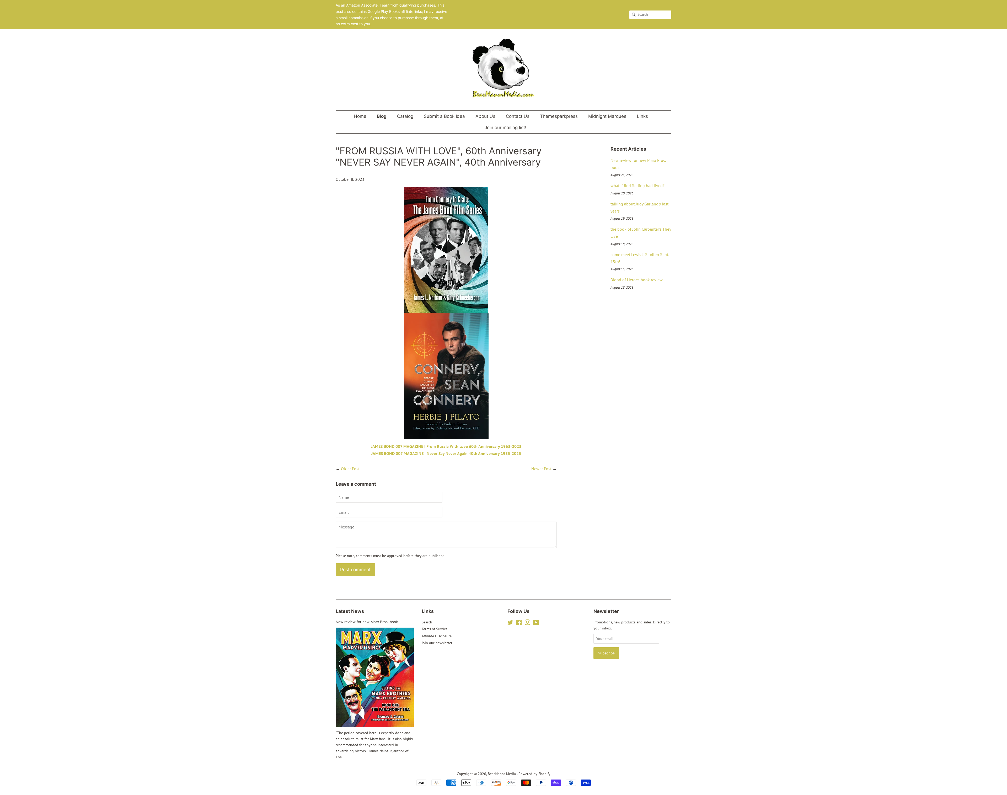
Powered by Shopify (534, 773)
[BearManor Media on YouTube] (536, 623)
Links (642, 116)
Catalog (405, 116)
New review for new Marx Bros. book (367, 622)
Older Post (350, 468)
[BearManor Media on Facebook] (519, 623)
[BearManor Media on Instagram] (527, 623)
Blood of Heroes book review (636, 279)
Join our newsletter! (437, 642)
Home (360, 116)
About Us (485, 116)
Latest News (350, 611)
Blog (382, 116)
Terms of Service (434, 629)
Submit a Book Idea (444, 116)
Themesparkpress (559, 116)
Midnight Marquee (607, 116)
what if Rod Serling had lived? (637, 185)
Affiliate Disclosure (437, 636)
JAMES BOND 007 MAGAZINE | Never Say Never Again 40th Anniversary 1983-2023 (446, 453)
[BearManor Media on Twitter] (510, 623)
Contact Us (517, 116)
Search (427, 622)
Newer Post (541, 468)
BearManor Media (502, 773)
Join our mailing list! (505, 127)
